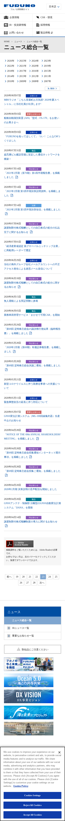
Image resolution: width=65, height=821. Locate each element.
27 (27, 582)
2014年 (10, 76)
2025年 (23, 61)
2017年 (23, 71)
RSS (52, 88)
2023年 (47, 61)
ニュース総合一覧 (22, 620)
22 (36, 576)
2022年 (10, 66)
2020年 (35, 66)
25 (56, 576)
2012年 (35, 76)
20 (23, 576)
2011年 (47, 76)
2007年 (47, 81)
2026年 (10, 61)
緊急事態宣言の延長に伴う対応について (26, 402)
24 (49, 576)
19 (17, 576)
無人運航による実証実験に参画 (21, 301)
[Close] (59, 752)
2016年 (35, 71)
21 (30, 576)
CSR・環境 (46, 17)
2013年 (23, 76)
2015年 (47, 71)
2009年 (23, 81)
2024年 (35, 61)
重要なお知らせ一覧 (23, 635)
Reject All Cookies (32, 805)
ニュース (18, 42)
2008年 (35, 81)
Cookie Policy (20, 786)
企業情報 (14, 17)
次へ (42, 582)
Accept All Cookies (32, 814)
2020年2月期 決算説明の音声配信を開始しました (30, 489)
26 (21, 582)
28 (34, 582)
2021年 (23, 66)
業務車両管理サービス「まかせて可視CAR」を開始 (32, 315)
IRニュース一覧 (20, 628)
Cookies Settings (32, 795)
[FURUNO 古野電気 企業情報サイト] (19, 5)
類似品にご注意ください (35, 649)
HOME (7, 42)
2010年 (10, 81)
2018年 (10, 71)
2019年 (47, 66)
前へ (9, 576)
